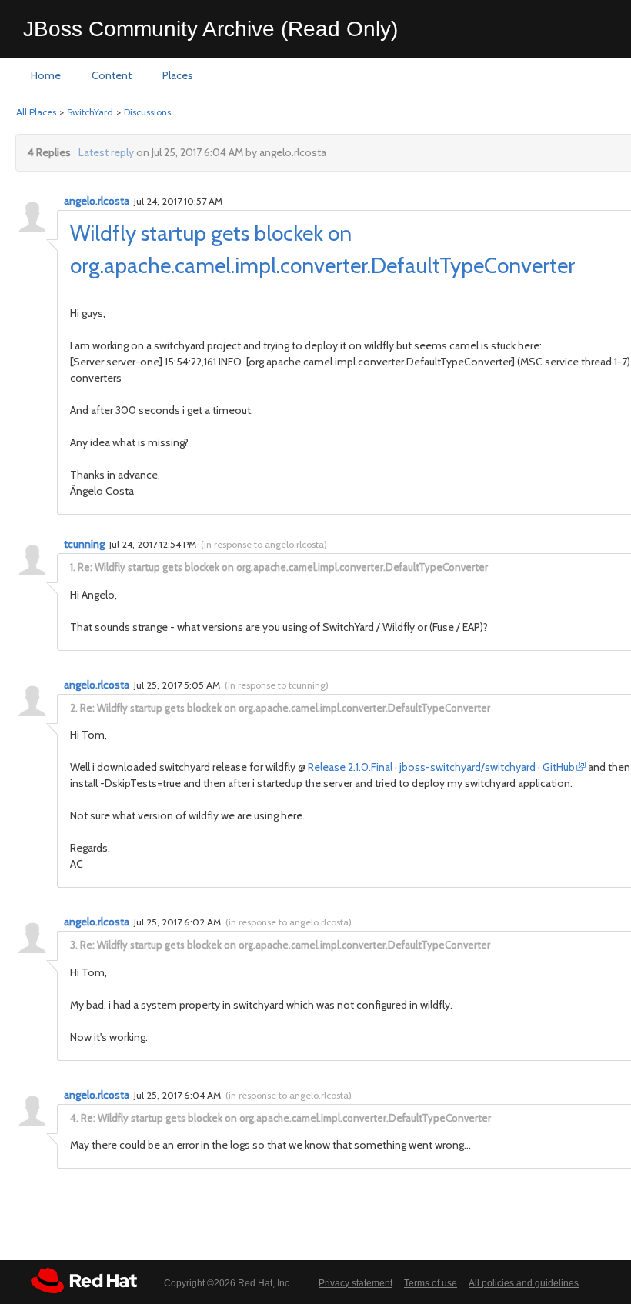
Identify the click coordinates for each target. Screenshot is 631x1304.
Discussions (147, 112)
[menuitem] (45, 76)
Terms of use (430, 1283)
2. (74, 708)
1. (72, 567)
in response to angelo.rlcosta (264, 544)
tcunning (84, 544)
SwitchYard (90, 112)
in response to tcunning (277, 685)
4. (74, 1118)
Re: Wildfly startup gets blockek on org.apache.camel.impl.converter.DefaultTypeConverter (283, 567)
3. (74, 945)
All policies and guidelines (524, 1283)
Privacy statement (355, 1283)
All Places (36, 112)
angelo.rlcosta (96, 201)
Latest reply (106, 152)
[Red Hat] (84, 1280)
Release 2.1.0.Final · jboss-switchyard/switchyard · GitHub (441, 767)
